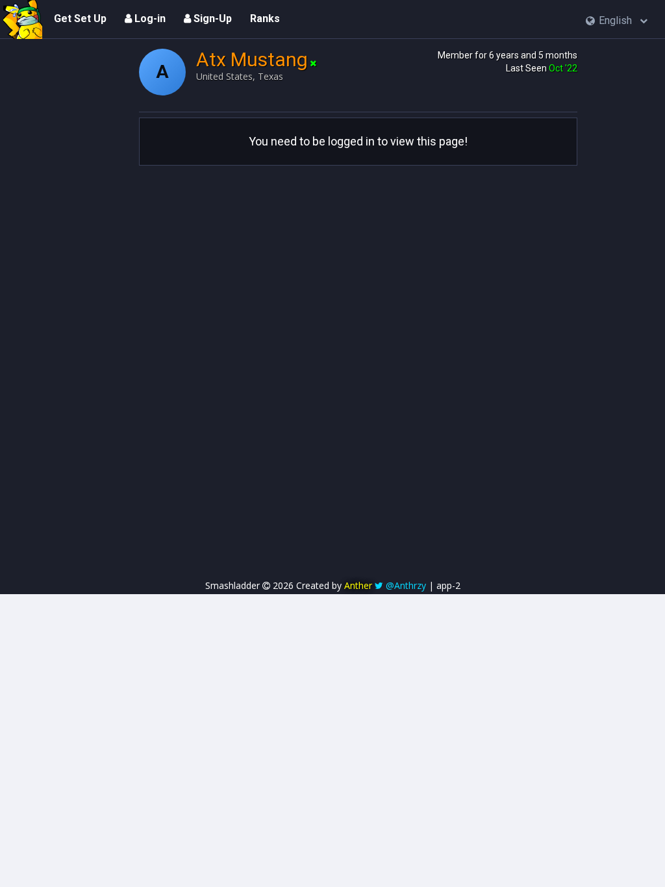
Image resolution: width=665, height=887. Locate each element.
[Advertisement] (332, 256)
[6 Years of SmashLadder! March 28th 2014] (22, 19)
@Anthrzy (406, 585)
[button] (616, 21)
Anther (358, 585)
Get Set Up (80, 18)
